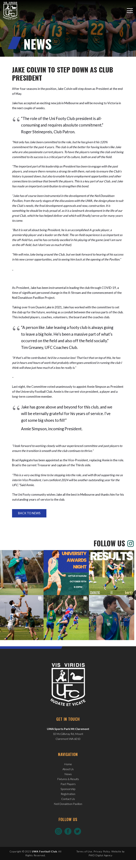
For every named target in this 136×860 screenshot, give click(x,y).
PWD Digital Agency (100, 855)
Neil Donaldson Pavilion (68, 803)
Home (68, 764)
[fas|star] (58, 831)
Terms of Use (84, 851)
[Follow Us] (129, 543)
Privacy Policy (102, 851)
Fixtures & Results (68, 779)
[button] (129, 11)
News (68, 774)
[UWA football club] (10, 10)
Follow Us (109, 543)
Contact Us (68, 798)
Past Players (68, 784)
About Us (68, 769)
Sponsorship (68, 789)
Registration (68, 793)
